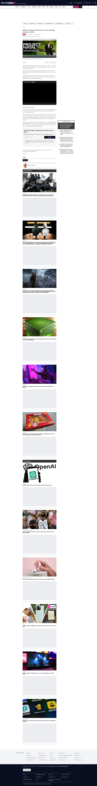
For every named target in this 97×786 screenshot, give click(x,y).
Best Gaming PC (42, 757)
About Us (24, 774)
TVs (30, 6)
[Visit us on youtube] (78, 2)
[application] (39, 92)
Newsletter (54, 62)
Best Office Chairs (62, 759)
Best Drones (76, 757)
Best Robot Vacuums (78, 759)
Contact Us (50, 774)
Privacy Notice (28, 141)
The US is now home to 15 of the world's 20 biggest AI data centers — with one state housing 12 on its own (66, 126)
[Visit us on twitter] (76, 2)
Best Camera (76, 753)
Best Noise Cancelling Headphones (65, 755)
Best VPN (68, 23)
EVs (60, 6)
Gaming (24, 27)
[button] (94, 2)
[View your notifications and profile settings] (90, 3)
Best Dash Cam (77, 755)
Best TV (51, 755)
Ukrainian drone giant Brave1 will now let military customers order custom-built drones (66, 145)
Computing (22, 6)
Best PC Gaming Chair (43, 759)
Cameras (52, 6)
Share (25, 62)
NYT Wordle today (59, 23)
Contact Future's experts (40, 774)
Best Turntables (62, 753)
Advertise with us (51, 777)
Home (56, 6)
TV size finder (32, 23)
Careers (37, 779)
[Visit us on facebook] (74, 2)
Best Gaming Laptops (43, 755)
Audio (43, 6)
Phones (17, 6)
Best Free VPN (29, 755)
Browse (63, 6)
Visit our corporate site (63, 766)
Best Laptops (41, 753)
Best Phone (52, 753)
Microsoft (51, 67)
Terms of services (38, 140)
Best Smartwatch (53, 759)
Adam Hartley (29, 34)
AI (26, 6)
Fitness (39, 6)
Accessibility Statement (27, 779)
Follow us (48, 62)
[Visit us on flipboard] (80, 2)
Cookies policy (38, 777)
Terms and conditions (65, 774)
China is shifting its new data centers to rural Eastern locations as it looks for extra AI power (66, 132)
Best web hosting (49, 23)
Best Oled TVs (52, 757)
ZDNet (25, 153)
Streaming (34, 6)
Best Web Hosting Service (31, 757)
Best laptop (40, 23)
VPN (47, 6)
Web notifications (64, 777)
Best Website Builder (30, 759)
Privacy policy (25, 777)
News (24, 34)
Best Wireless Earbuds (63, 757)
